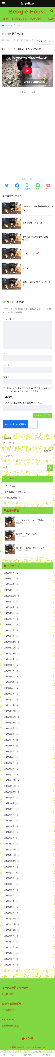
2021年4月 (11, 895)
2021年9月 (11, 867)
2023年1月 (11, 774)
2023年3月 (11, 763)
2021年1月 (11, 913)
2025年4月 (11, 619)
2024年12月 (11, 642)
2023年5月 (11, 751)
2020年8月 (11, 942)
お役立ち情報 (35, 19)
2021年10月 (11, 861)
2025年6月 (11, 607)
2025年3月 (11, 625)
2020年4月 (11, 965)
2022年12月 (11, 780)
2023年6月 (11, 746)
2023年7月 (11, 740)
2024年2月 (11, 699)
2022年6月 (11, 815)
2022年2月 (11, 838)
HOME (29, 1038)
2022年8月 (11, 803)
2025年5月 (11, 613)
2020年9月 (11, 936)
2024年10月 (11, 653)
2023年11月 (11, 717)
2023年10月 (11, 722)
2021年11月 (11, 855)
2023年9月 (11, 728)
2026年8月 (11, 573)
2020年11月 (11, 924)
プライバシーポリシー (9, 1055)
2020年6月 (11, 953)
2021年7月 (11, 878)
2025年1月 (11, 636)
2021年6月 (11, 884)
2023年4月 (11, 757)
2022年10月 (11, 792)
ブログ (18, 196)
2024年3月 (11, 694)
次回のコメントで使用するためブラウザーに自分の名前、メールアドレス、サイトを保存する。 (29, 389)
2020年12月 (11, 918)
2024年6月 (11, 676)
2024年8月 (11, 665)
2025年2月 (11, 630)
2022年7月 (11, 809)
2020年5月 (11, 959)
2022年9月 (11, 797)
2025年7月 (11, 601)
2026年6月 (11, 584)
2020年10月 (11, 930)
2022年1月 (11, 844)
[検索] (50, 468)
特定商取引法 (27, 1055)
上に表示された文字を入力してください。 (23, 403)
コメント (8, 319)
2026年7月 (11, 578)
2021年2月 (11, 907)
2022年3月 (11, 832)
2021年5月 (11, 890)
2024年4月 (11, 688)
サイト (6, 377)
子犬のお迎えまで (19, 19)
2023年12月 (11, 711)
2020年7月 (11, 947)
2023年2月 (11, 769)
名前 (5, 353)
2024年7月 (11, 671)
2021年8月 (11, 872)
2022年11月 (11, 786)
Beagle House (28, 11)
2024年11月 (11, 648)
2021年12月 (11, 849)
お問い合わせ (46, 1055)
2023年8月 (11, 734)
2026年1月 (11, 590)
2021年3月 (11, 901)
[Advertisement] (27, 122)
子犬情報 (5, 19)
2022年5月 (11, 820)
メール (6, 365)
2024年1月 (11, 705)
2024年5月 (11, 682)
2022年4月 (11, 826)
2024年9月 (11, 659)
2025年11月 (11, 596)
